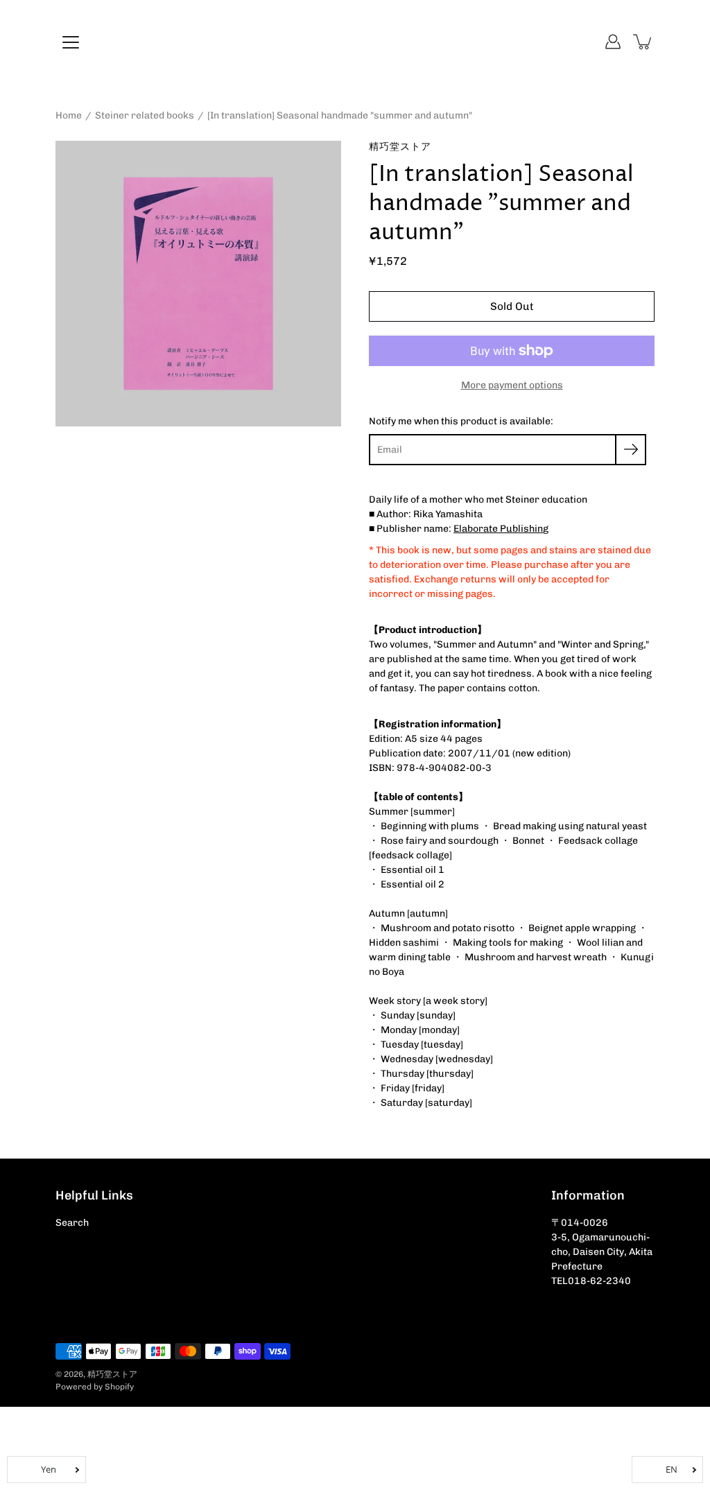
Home (68, 115)
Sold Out (512, 306)
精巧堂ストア (112, 1374)
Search (72, 1223)
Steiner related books (144, 115)
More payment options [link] (512, 385)
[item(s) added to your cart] (643, 42)
